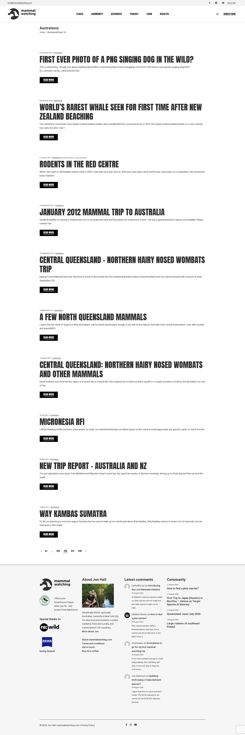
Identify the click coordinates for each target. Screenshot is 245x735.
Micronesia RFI (62, 422)
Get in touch (88, 647)
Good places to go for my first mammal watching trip (147, 647)
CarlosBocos (138, 585)
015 (58, 551)
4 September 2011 (46, 310)
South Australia (81, 157)
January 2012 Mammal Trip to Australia (102, 212)
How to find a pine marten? (183, 588)
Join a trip (231, 2)
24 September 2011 (47, 205)
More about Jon (90, 631)
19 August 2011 (45, 358)
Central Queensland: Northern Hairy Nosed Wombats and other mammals (121, 369)
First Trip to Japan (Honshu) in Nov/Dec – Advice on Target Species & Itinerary (185, 601)
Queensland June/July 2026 (184, 614)
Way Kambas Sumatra (73, 514)
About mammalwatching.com (97, 639)
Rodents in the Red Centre (79, 164)
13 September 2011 (47, 253)
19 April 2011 (44, 507)
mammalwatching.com (68, 725)
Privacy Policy (88, 725)
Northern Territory (68, 157)
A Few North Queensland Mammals (93, 317)
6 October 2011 (45, 157)
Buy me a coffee (90, 651)
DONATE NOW (230, 14)
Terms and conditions (93, 643)
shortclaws (137, 643)
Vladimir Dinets (139, 614)
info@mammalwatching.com (20, 2)
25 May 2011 (44, 459)
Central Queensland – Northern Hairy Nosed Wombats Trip (122, 264)
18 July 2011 (44, 415)
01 (46, 551)
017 (72, 551)
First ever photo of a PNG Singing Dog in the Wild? (117, 59)
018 (80, 551)
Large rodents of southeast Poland (183, 625)
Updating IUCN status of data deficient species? (146, 680)
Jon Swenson (138, 676)
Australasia (58, 52)
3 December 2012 (46, 52)
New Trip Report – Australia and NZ (93, 466)
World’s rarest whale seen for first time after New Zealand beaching (121, 111)
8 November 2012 (46, 100)
